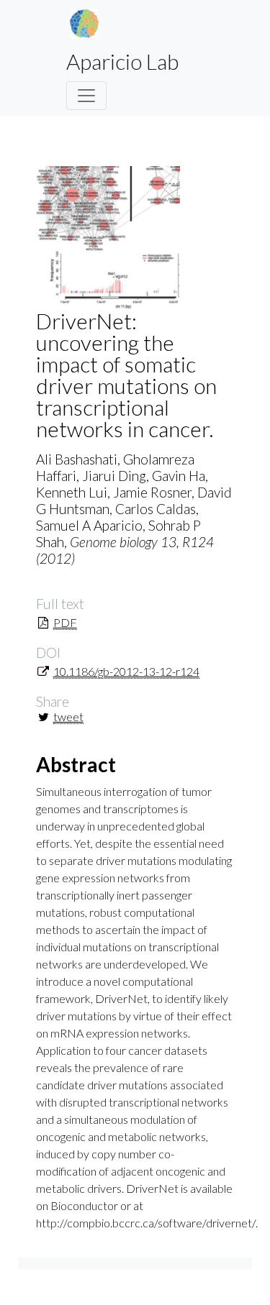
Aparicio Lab (122, 61)
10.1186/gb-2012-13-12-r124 (126, 671)
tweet (68, 716)
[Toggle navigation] (86, 95)
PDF (65, 622)
